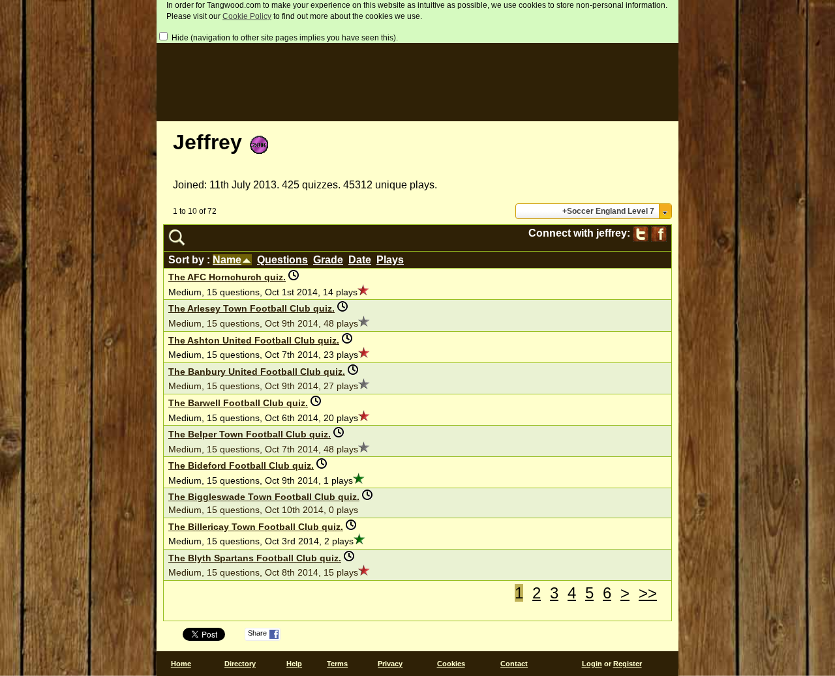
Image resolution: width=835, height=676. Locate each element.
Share (257, 633)
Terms (337, 664)
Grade (328, 259)
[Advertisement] (417, 79)
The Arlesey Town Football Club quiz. (251, 308)
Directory (240, 664)
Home (181, 664)
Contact (514, 664)
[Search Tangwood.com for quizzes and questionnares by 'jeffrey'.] (176, 242)
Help (294, 664)
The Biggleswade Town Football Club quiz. (263, 497)
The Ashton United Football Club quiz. (253, 340)
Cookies (451, 664)
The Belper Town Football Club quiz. (249, 434)
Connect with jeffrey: (580, 233)
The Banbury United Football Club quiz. (256, 371)
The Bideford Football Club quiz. (241, 465)
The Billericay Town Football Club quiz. (255, 527)
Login (592, 664)
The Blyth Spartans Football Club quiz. (254, 558)
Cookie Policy (246, 16)
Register (627, 664)
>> (648, 593)
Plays (390, 259)
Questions (282, 259)
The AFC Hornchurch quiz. (227, 277)
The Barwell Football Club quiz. (238, 403)
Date (359, 259)
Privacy (390, 664)
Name (227, 259)
